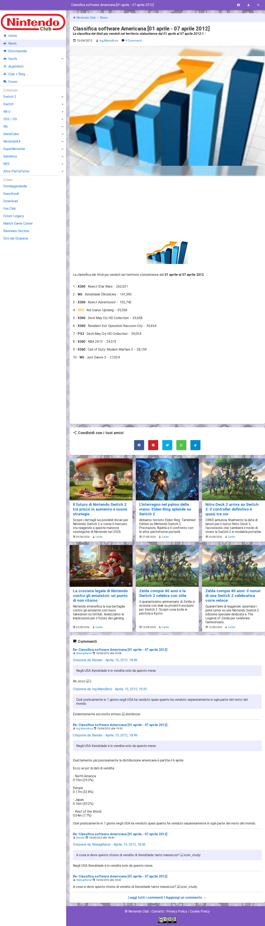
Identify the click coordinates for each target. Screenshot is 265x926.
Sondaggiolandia (15, 186)
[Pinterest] (153, 445)
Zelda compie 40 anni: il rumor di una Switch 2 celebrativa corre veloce (233, 595)
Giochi (12, 59)
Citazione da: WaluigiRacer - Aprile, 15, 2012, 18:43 (109, 844)
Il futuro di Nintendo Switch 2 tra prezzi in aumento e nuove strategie (100, 509)
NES (6, 164)
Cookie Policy (200, 911)
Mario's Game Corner (18, 223)
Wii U (6, 112)
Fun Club (9, 209)
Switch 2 (9, 97)
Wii (5, 126)
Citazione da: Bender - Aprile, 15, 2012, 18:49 (105, 660)
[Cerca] (258, 5)
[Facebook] (238, 5)
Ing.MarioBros (84, 728)
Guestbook (11, 194)
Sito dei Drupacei (15, 238)
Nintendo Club (86, 17)
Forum (12, 82)
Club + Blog (16, 74)
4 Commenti (133, 40)
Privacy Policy (176, 911)
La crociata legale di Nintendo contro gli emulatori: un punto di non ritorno (100, 595)
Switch (8, 104)
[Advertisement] (167, 208)
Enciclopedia (17, 51)
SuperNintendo (14, 149)
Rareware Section (16, 231)
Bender (80, 837)
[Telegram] (195, 445)
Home (12, 36)
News (104, 17)
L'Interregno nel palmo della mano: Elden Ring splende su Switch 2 (165, 509)
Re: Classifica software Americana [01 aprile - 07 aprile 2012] (120, 650)
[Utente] (248, 5)
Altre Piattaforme (16, 171)
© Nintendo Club (137, 911)
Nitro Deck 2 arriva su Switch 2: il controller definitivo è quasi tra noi (232, 509)
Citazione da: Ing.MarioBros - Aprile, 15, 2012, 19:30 (110, 689)
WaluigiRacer (84, 653)
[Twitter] (167, 445)
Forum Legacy (13, 216)
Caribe (98, 536)
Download (10, 201)
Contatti (158, 911)
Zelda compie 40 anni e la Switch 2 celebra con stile (162, 593)
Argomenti (15, 66)
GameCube (11, 134)
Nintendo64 (11, 141)
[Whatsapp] (181, 445)
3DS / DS (10, 119)
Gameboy (10, 156)
